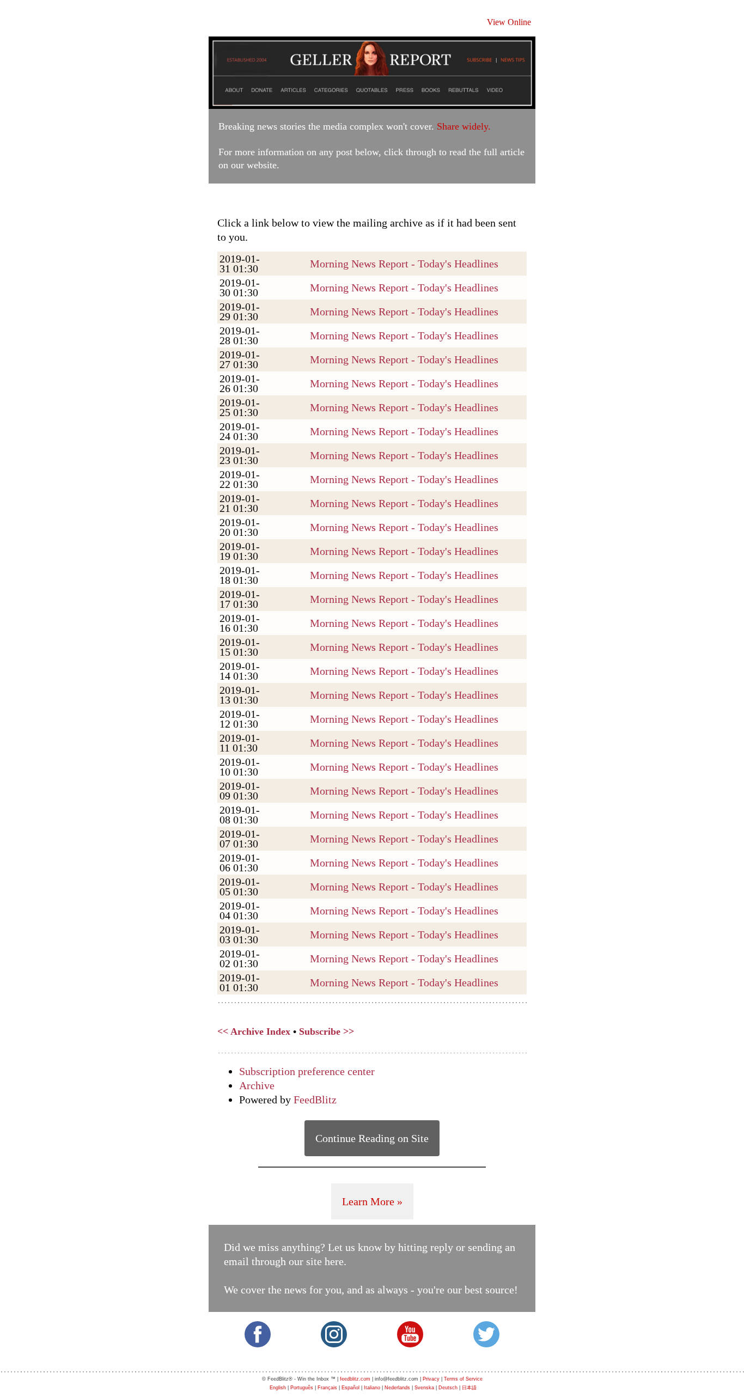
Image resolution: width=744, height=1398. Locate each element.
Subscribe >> (326, 1031)
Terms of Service (463, 1379)
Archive (257, 1085)
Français (327, 1387)
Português (301, 1387)
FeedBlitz (315, 1100)
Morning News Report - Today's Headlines (404, 264)
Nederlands (397, 1387)
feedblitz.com (355, 1379)
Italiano (372, 1387)
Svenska (424, 1387)
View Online (509, 22)
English (278, 1387)
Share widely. (464, 126)
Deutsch (448, 1387)
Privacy (431, 1379)
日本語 (469, 1387)
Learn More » (372, 1201)
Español (350, 1387)
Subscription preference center (307, 1071)
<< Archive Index (253, 1031)
